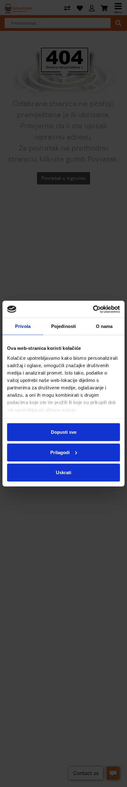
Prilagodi (60, 452)
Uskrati (63, 472)
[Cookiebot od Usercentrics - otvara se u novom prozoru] (93, 309)
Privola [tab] (23, 326)
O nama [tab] (104, 326)
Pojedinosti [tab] (63, 326)
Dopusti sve (63, 432)
